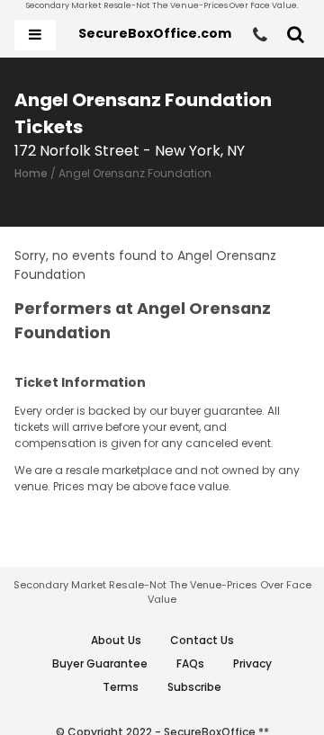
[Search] (296, 35)
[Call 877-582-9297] (260, 35)
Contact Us (202, 640)
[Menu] (35, 35)
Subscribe (194, 687)
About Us (116, 640)
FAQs (190, 663)
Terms (121, 687)
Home (31, 173)
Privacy (252, 663)
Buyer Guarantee (100, 663)
